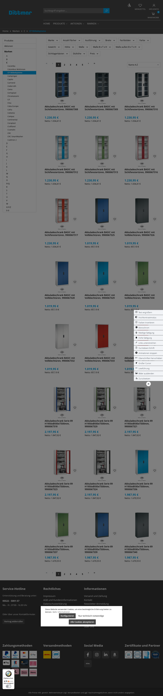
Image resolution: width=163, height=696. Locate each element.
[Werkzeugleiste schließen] (148, 384)
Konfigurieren (67, 615)
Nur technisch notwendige (91, 615)
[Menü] (12, 670)
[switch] (148, 312)
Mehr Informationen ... (62, 612)
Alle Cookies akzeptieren (82, 622)
